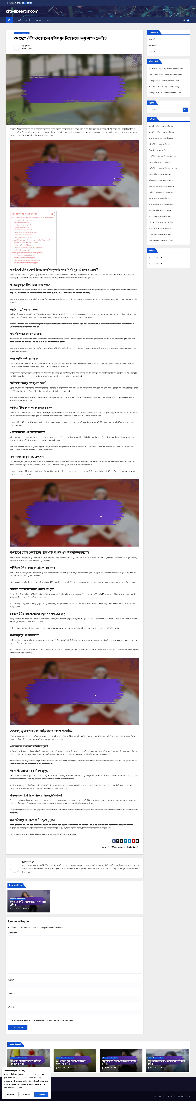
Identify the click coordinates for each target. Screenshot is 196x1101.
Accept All (41, 1094)
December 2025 (155, 258)
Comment (12, 933)
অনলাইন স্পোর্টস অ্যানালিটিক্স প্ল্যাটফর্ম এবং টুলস (26, 245)
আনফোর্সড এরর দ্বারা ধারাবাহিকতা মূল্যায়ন (24, 258)
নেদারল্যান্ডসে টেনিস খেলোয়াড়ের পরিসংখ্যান (18, 1057)
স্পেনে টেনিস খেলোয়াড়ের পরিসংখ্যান (160, 234)
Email (11, 993)
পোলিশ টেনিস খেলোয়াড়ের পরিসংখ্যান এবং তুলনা (163, 192)
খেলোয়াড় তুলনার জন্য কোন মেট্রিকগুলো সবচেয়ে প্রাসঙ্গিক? (26, 253)
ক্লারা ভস (27, 46)
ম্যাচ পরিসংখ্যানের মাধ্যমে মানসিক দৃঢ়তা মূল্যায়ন (26, 263)
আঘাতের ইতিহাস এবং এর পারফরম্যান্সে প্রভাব (25, 232)
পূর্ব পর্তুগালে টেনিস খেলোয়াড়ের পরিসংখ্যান (161, 186)
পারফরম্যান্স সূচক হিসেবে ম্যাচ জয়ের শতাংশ (24, 220)
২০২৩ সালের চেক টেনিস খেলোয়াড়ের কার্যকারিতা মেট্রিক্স (165, 75)
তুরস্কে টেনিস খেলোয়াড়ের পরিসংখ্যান (160, 174)
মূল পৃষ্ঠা (28, 20)
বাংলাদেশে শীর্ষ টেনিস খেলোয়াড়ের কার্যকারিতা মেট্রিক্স (119, 847)
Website (11, 1007)
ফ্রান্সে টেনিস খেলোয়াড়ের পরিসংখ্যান (159, 198)
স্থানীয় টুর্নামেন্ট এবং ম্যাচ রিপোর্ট (21, 250)
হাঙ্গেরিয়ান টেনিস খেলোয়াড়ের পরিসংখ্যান (161, 240)
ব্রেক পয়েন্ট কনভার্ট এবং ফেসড (21, 227)
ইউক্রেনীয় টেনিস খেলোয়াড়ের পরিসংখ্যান (161, 126)
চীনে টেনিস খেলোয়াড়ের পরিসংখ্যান (159, 150)
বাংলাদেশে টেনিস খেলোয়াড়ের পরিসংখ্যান (21, 33)
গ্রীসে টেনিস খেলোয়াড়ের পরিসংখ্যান (159, 144)
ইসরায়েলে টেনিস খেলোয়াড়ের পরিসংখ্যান (161, 138)
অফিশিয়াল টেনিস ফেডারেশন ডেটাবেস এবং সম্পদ (26, 242)
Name (11, 980)
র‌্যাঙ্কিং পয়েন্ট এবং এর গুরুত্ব (21, 222)
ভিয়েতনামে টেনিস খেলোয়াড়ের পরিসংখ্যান (161, 222)
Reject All (26, 1094)
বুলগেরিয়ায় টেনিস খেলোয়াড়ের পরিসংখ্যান (161, 210)
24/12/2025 (62, 1068)
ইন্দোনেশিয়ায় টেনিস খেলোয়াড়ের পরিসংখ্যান (161, 132)
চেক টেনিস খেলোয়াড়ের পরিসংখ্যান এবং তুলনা (162, 156)
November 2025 (155, 264)
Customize (11, 1094)
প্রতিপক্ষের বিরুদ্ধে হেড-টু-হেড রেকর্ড (23, 230)
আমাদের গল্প (38, 20)
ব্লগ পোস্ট (18, 20)
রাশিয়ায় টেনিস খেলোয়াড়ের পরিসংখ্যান (160, 228)
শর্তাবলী (155, 1096)
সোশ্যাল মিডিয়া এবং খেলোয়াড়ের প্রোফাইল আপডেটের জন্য (28, 247)
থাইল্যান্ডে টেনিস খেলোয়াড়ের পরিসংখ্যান (161, 180)
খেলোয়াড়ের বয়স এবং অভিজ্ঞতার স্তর (23, 235)
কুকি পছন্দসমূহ (162, 1096)
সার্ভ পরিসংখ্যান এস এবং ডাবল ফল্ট (22, 225)
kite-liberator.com (22, 11)
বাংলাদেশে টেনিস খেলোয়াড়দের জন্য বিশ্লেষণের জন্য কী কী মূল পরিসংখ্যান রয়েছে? (32, 217)
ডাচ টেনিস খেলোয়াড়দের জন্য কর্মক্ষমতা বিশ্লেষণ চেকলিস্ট (166, 69)
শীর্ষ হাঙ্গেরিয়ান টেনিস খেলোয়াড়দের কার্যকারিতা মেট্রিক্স (164, 87)
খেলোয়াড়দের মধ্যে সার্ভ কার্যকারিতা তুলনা (24, 255)
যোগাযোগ (49, 20)
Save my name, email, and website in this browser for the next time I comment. (42, 1020)
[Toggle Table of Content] (51, 214)
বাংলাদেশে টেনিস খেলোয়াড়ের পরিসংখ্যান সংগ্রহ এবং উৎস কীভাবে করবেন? (30, 240)
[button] (184, 20)
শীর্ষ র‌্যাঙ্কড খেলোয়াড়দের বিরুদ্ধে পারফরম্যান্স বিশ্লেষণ (27, 260)
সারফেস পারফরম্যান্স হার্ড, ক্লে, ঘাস (23, 237)
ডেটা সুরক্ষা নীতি (171, 1096)
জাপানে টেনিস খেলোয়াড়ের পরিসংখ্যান (160, 162)
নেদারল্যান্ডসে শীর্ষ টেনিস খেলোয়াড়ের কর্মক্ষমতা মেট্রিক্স (165, 93)
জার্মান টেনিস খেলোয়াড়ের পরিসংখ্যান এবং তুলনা (163, 168)
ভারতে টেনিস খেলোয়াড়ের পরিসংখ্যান (160, 216)
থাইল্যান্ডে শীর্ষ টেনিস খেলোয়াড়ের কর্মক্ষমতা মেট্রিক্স (164, 81)
